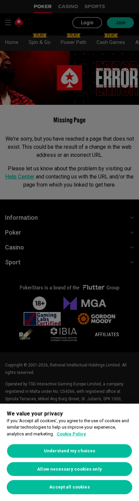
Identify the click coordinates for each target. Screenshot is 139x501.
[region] (69, 452)
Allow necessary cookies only (69, 469)
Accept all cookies (69, 487)
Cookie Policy (71, 433)
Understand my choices (69, 450)
